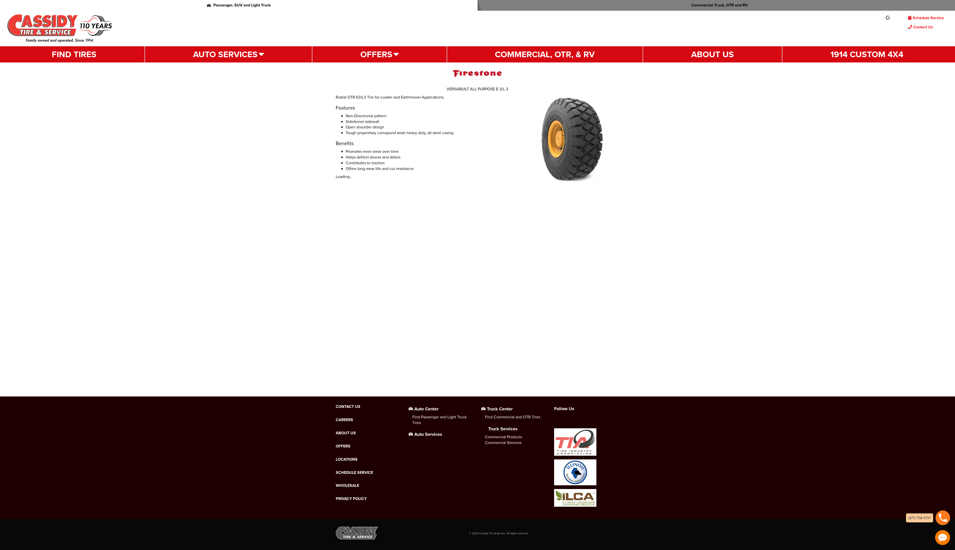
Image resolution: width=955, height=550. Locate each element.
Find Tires (74, 54)
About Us (712, 54)
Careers (344, 420)
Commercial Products (503, 437)
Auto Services (225, 54)
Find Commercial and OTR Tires (512, 417)
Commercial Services (503, 442)
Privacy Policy (351, 498)
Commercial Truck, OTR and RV (719, 5)
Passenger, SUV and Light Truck (242, 5)
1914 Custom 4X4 (866, 54)
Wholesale (347, 485)
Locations (347, 459)
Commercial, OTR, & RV (545, 54)
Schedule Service (928, 18)
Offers (376, 54)
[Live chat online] (942, 537)
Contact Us (923, 27)
